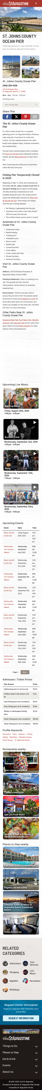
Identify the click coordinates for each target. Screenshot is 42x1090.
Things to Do (10, 1046)
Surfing (5, 737)
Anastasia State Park (10, 320)
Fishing (29, 734)
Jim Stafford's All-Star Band (19, 502)
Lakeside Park (18, 323)
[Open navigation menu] (33, 3)
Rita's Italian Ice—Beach (15, 770)
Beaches (22, 734)
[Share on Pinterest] (25, 116)
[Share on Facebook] (7, 116)
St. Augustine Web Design (29, 1085)
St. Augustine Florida (25, 1088)
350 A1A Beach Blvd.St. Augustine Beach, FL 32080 (14, 90)
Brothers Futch (12, 437)
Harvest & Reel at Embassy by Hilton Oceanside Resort (19, 835)
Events (6, 1065)
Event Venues (8, 740)
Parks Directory (25, 326)
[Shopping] (11, 972)
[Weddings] (11, 989)
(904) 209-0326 (10, 86)
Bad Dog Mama (12, 406)
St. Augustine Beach (22, 740)
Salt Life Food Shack (14, 814)
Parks (14, 734)
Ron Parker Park (25, 320)
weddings (25, 299)
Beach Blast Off (21, 157)
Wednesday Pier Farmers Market (9, 549)
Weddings (13, 737)
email (33, 299)
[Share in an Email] (35, 116)
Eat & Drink (9, 1058)
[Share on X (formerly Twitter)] (16, 116)
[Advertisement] (21, 362)
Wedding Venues (25, 737)
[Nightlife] (11, 981)
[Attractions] (11, 963)
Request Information (21, 1018)
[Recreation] (31, 981)
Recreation (7, 734)
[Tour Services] (31, 963)
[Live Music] (31, 972)
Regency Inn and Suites (15, 887)
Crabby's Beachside (14, 792)
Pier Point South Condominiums (20, 865)
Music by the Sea (11, 154)
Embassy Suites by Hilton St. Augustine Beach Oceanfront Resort (18, 907)
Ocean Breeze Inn (13, 932)
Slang (7, 468)
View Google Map (11, 105)
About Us (8, 1071)
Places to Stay (11, 1052)
